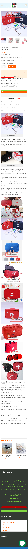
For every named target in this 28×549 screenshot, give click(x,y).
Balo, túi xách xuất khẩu (10, 78)
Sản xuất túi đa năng (16, 47)
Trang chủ (3, 47)
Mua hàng (12, 66)
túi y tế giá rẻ (8, 83)
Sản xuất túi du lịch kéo (7, 401)
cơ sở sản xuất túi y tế (9, 80)
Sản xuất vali (5, 530)
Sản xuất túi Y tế (12, 98)
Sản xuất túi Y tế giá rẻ (6, 82)
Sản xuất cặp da (6, 527)
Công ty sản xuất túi (16, 139)
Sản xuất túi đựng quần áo (21, 455)
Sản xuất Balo (6, 525)
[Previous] (3, 23)
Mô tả (3, 92)
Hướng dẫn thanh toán (7, 95)
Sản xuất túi (8, 47)
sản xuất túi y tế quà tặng (16, 82)
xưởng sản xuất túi (14, 83)
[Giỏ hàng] (26, 5)
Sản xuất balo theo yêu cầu (8, 395)
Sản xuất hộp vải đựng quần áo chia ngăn (6, 456)
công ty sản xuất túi (17, 80)
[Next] (24, 23)
